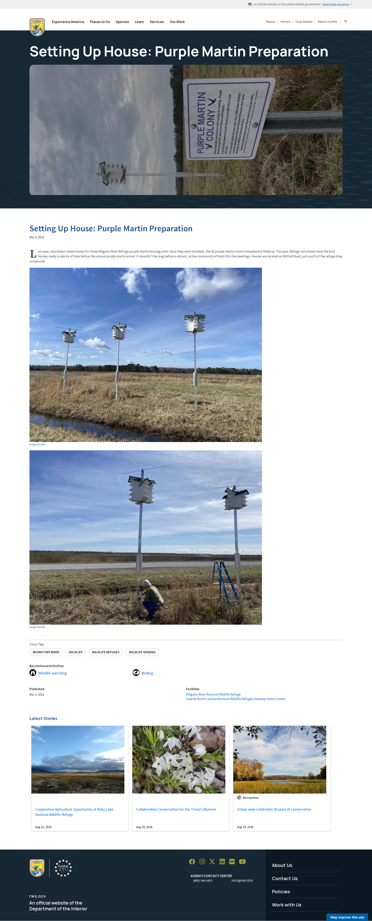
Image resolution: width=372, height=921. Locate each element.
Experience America (68, 22)
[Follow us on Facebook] (193, 862)
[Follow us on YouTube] (244, 862)
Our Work (177, 22)
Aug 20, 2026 (144, 827)
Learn (139, 22)
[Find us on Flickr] (233, 862)
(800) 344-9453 (202, 880)
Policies (281, 891)
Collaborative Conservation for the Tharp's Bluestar (176, 809)
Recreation (251, 798)
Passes (270, 21)
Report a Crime (327, 21)
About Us (282, 865)
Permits (285, 21)
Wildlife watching (52, 673)
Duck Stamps (304, 21)
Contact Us (285, 878)
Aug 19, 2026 (245, 827)
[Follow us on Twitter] (213, 862)
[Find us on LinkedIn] (224, 862)
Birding (147, 673)
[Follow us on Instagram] (203, 862)
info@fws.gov (242, 880)
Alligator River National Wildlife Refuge (213, 694)
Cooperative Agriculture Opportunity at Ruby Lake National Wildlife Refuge (74, 812)
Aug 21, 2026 (43, 827)
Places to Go (100, 22)
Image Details (37, 444)
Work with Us (286, 904)
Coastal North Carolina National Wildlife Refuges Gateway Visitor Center (235, 699)
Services (157, 22)
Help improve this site (347, 917)
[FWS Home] (37, 27)
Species (122, 22)
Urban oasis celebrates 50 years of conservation (274, 809)
